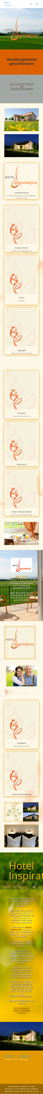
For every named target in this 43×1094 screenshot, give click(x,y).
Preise (21, 297)
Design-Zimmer (21, 248)
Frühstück (21, 413)
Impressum (21, 464)
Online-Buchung (21, 192)
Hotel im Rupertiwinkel (22, 512)
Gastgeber (21, 743)
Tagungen (21, 350)
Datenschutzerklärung (21, 794)
